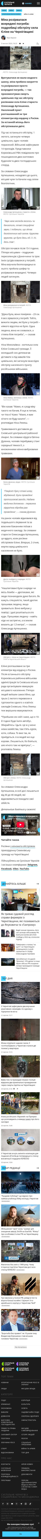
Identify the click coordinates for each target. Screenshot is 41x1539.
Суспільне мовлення (6, 1469)
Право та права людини (8, 1429)
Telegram (32, 864)
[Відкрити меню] (39, 3)
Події (3, 1400)
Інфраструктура (28, 1420)
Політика (5, 1438)
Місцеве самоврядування (29, 1429)
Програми (6, 1480)
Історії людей (28, 1434)
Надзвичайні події (30, 1412)
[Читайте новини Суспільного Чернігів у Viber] (16, 1504)
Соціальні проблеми (26, 1443)
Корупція (25, 1400)
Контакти (5, 1464)
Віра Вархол (11, 38)
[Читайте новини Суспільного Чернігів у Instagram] (7, 1504)
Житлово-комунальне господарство (8, 1422)
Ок (20, 1534)
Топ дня (25, 1452)
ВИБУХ (19, 10)
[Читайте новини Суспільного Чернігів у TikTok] (30, 1504)
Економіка (6, 1408)
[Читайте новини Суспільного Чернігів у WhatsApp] (26, 1504)
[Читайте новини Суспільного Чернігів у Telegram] (21, 1504)
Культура (25, 1404)
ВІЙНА (11, 10)
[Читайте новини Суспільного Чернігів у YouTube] (12, 1504)
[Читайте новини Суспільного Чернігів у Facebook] (3, 1504)
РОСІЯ (4, 10)
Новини (5, 1382)
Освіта (24, 1408)
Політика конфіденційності (9, 1475)
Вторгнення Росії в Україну (11, 14)
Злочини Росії (8, 1442)
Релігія (24, 1438)
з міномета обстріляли (22, 846)
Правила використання (28, 1469)
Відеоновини (7, 1452)
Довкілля (5, 1416)
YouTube (24, 868)
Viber (15, 868)
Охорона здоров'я (30, 1416)
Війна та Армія (28, 14)
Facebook (6, 868)
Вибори (4, 1412)
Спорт (4, 1448)
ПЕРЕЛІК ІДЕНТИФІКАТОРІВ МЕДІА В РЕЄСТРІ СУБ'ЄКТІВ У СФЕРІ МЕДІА (29, 1484)
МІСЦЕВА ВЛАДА (28, 1388)
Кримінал (5, 1404)
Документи (26, 1474)
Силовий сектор (9, 1434)
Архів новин (27, 1464)
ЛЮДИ (4, 1388)
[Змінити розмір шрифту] (37, 43)
